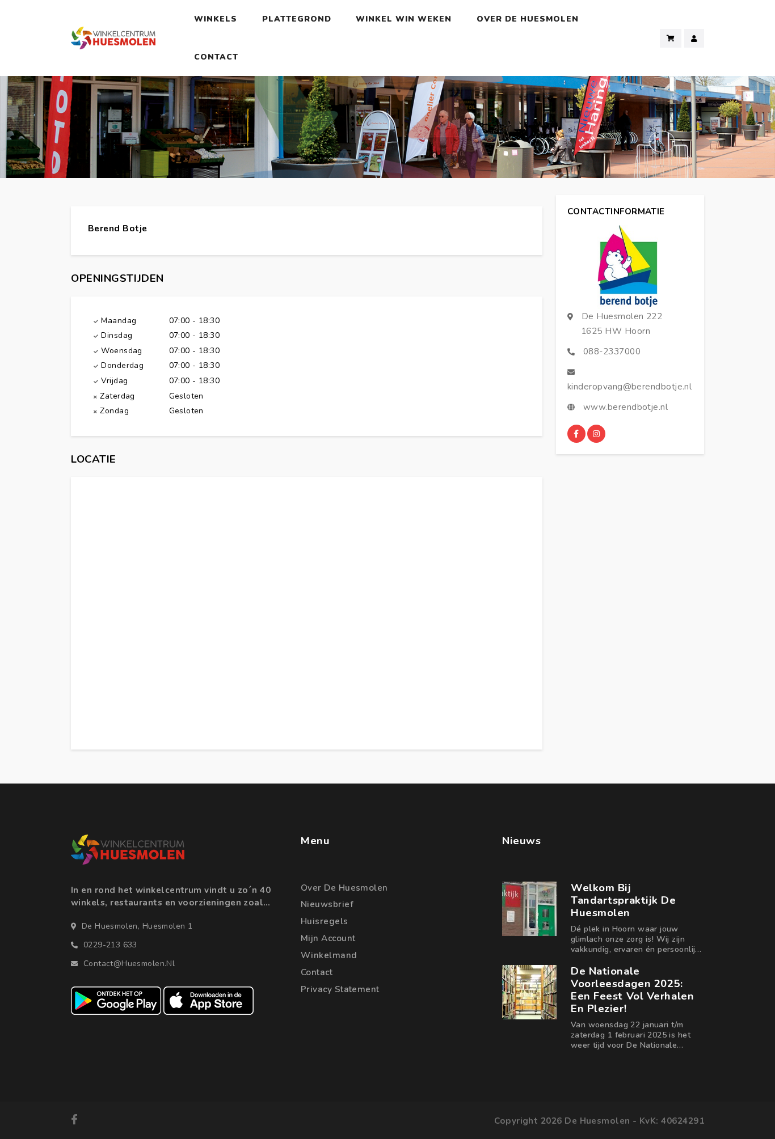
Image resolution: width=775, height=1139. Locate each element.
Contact (216, 57)
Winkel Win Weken (404, 19)
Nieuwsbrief (327, 904)
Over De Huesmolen (528, 19)
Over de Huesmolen (344, 888)
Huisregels (324, 921)
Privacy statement (340, 989)
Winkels (215, 19)
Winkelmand (329, 955)
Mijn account (328, 938)
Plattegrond (296, 19)
